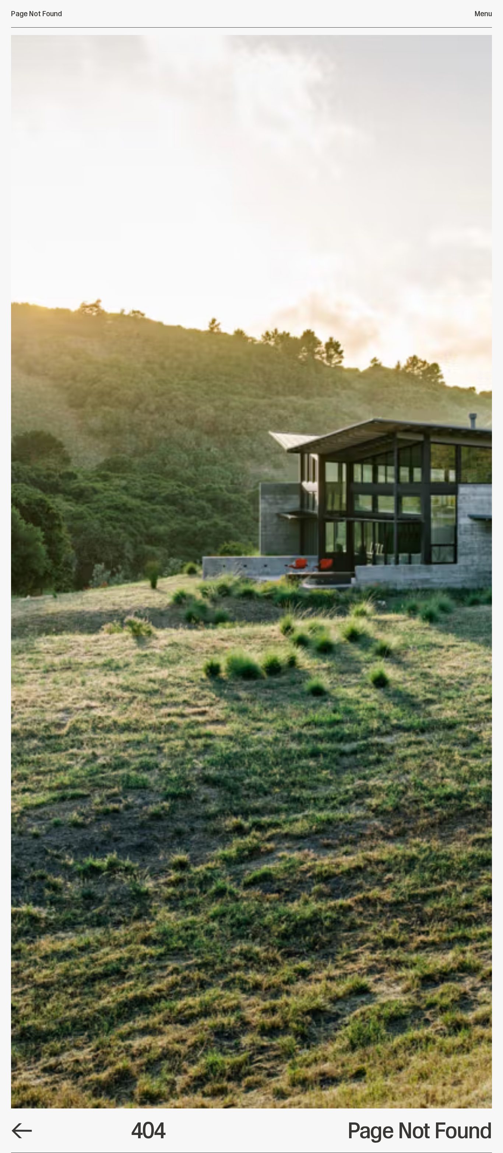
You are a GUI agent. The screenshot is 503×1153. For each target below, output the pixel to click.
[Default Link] (21, 1130)
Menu (483, 13)
